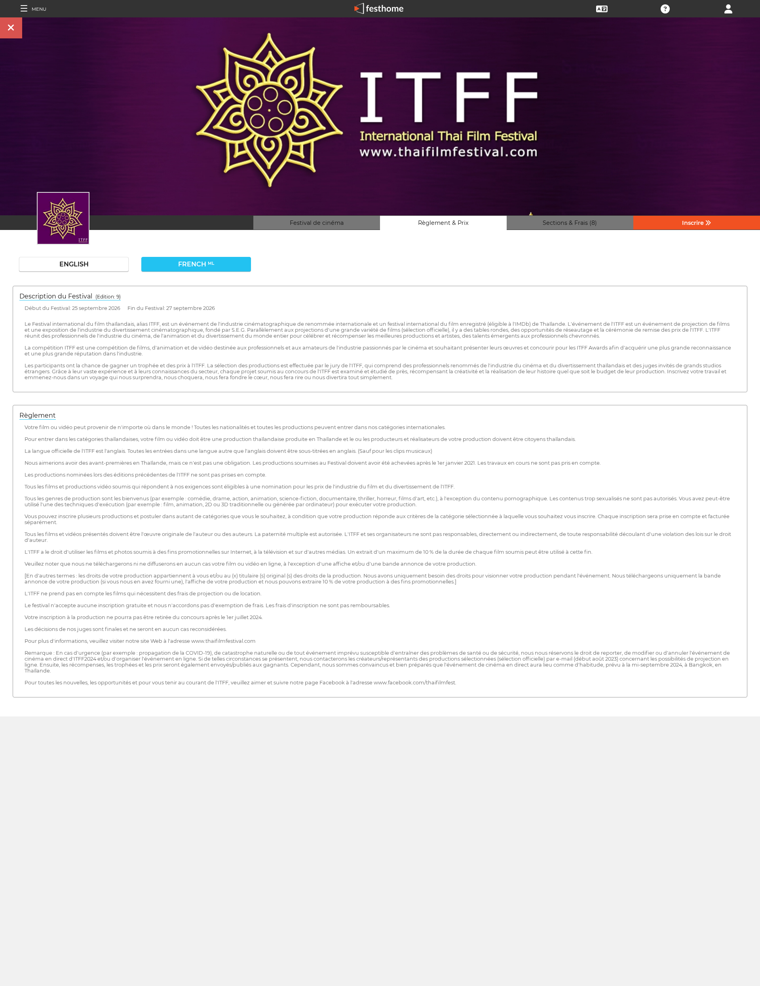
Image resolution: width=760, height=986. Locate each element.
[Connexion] (728, 8)
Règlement (37, 415)
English (74, 264)
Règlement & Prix (443, 222)
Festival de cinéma (317, 222)
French (196, 264)
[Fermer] (11, 27)
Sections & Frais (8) (570, 222)
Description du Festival (70, 296)
